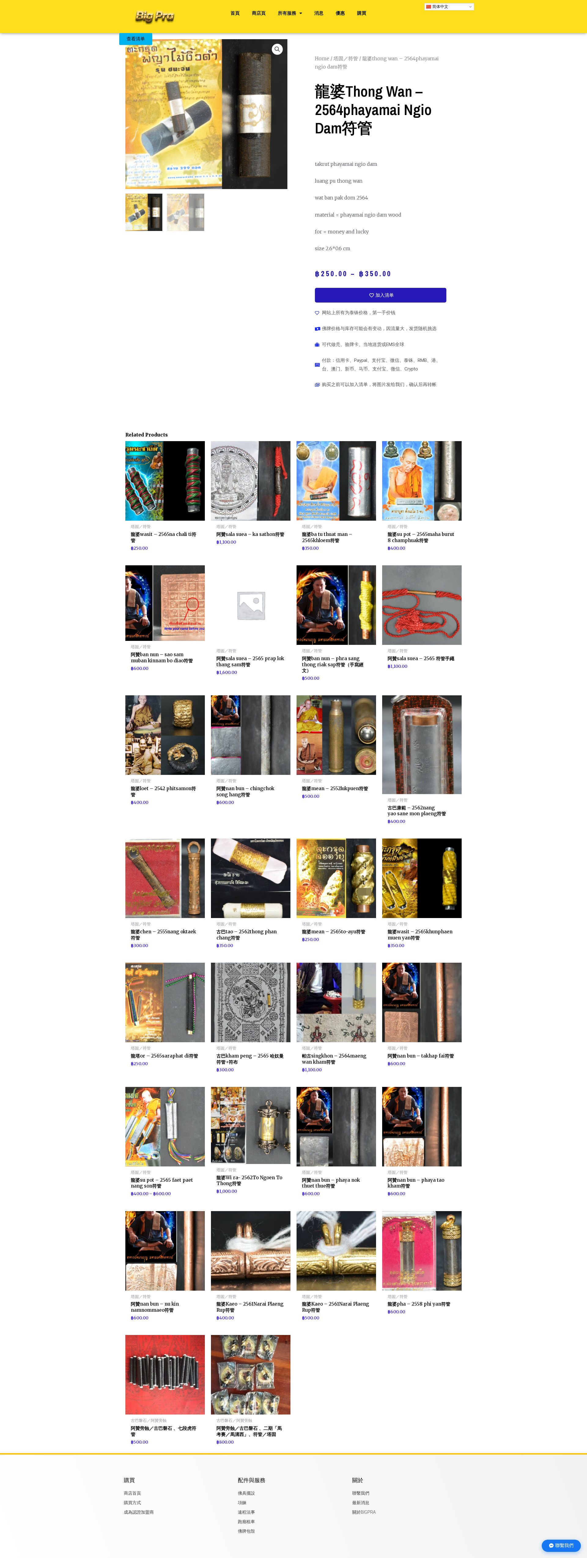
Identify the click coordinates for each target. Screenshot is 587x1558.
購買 (361, 13)
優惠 (340, 13)
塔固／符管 (346, 58)
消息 (318, 13)
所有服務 (287, 13)
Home (322, 58)
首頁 (235, 13)
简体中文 (439, 6)
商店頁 (259, 13)
